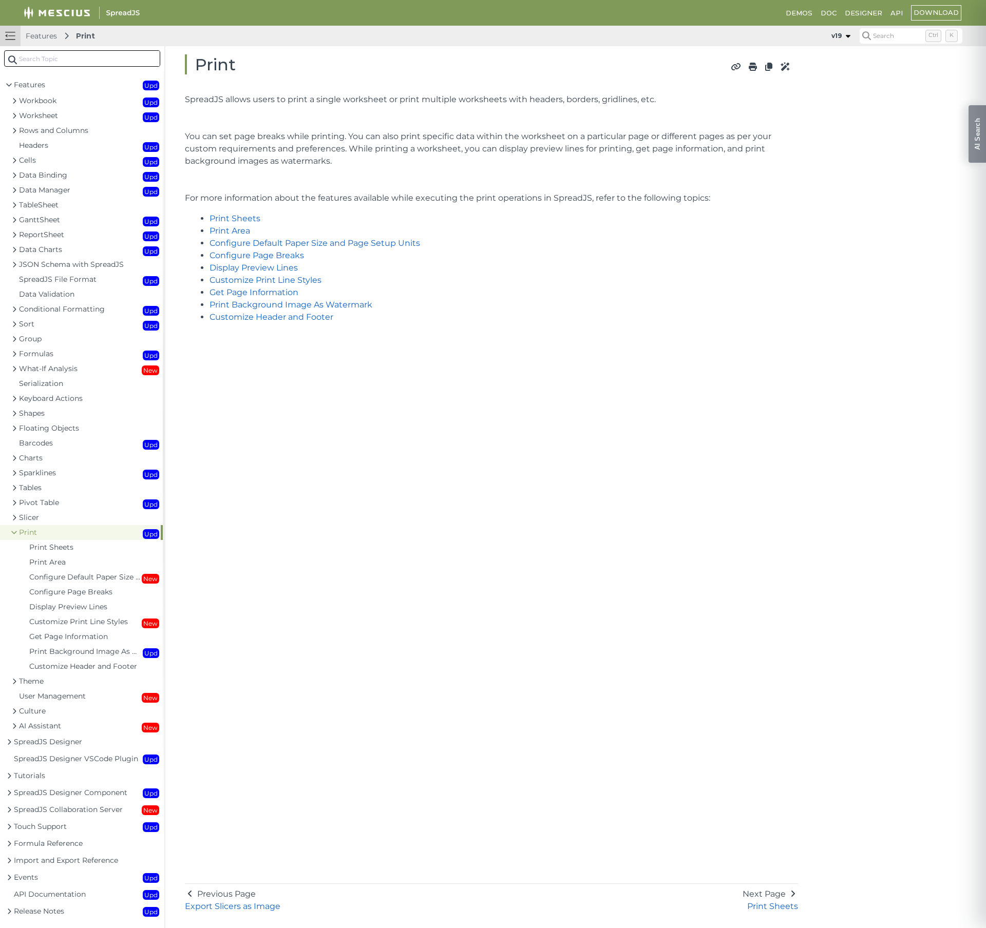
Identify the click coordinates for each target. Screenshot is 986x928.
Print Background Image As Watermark (291, 305)
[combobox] (82, 58)
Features (41, 36)
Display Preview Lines (254, 268)
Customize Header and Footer (271, 317)
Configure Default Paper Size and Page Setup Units (315, 243)
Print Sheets (235, 218)
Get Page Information (254, 292)
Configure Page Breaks (257, 255)
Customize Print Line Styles (265, 280)
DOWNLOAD (936, 12)
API (896, 13)
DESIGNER (863, 13)
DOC (829, 13)
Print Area (230, 231)
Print (85, 36)
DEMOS (799, 13)
